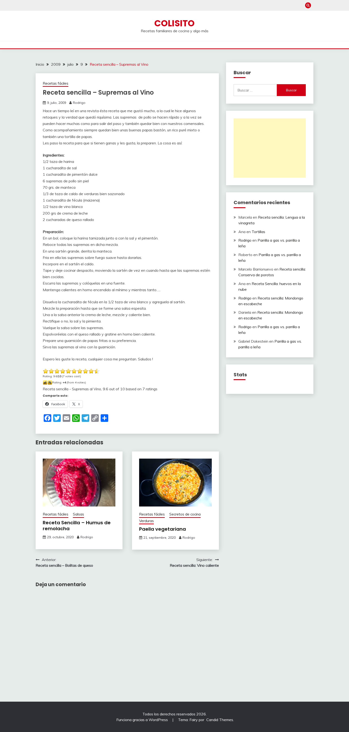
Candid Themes (219, 719)
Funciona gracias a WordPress (142, 719)
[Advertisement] (270, 148)
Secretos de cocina (185, 514)
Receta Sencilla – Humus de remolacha (77, 525)
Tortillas (258, 231)
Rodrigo (79, 103)
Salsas (78, 514)
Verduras (146, 521)
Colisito (174, 23)
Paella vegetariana (162, 529)
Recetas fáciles (55, 83)
